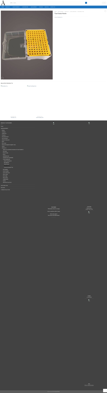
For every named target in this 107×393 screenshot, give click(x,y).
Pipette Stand (6, 164)
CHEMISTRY (4, 133)
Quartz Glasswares (6, 172)
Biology (3, 130)
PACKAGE (3, 187)
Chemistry (4, 135)
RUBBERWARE (87, 10)
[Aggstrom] (4, 3)
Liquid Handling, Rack (39, 117)
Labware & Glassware (6, 139)
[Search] (86, 3)
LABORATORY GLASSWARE (46, 10)
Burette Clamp (5, 152)
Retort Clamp (5, 174)
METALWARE (100, 10)
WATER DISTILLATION (7, 182)
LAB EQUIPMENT (61, 11)
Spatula (4, 180)
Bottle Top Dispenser (8, 160)
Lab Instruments (5, 138)
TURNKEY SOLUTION (5, 189)
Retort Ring (5, 175)
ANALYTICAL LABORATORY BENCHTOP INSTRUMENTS (63, 10)
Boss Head (5, 151)
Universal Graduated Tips (8, 167)
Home (55, 11)
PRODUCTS (67, 11)
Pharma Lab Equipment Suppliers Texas (9, 144)
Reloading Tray (81, 11)
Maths (3, 141)
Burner (4, 154)
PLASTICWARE (76, 10)
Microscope (4, 143)
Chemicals (3, 131)
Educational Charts (5, 136)
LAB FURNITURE (4, 185)
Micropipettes (6, 162)
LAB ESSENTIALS (6, 156)
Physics (3, 146)
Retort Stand (5, 177)
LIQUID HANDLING (73, 11)
